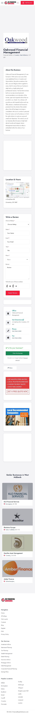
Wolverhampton (10, 581)
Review (7, 264)
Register (3, 628)
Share (10, 368)
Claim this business (17, 353)
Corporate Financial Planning (9, 669)
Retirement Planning (6, 647)
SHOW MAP (17, 190)
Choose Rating (10, 221)
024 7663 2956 (16, 338)
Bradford (3, 692)
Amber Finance (9, 579)
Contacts (3, 622)
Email (7, 238)
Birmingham (9, 504)
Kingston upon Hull (23, 691)
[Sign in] (18, 3)
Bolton (3, 689)
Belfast (3, 683)
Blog (2, 625)
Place (7, 255)
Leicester (20, 697)
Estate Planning (5, 657)
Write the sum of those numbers (14, 282)
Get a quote (4, 619)
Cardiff (3, 698)
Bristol (2, 695)
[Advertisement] (17, 21)
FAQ (2, 631)
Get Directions (17, 320)
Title (7, 247)
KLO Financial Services (11, 502)
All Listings (4, 616)
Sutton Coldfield (10, 530)
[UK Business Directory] (17, 416)
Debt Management (6, 666)
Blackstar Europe (9, 527)
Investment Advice (6, 644)
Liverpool (20, 700)
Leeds (19, 694)
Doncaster (4, 704)
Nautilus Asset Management (13, 553)
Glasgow (20, 688)
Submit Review (12, 293)
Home (2, 613)
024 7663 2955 (16, 331)
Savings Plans (4, 672)
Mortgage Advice (6, 663)
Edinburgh (21, 685)
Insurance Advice (5, 660)
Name (7, 229)
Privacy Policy (5, 634)
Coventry (16, 55)
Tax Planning (4, 650)
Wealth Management (6, 653)
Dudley (20, 682)
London (20, 703)
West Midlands (24, 55)
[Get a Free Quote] (17, 385)
